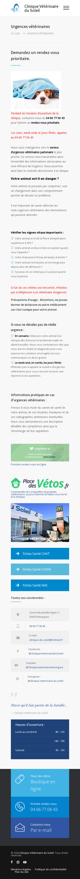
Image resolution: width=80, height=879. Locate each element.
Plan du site (22, 872)
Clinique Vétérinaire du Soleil (37, 853)
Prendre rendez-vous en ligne (28, 464)
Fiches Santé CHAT (36, 554)
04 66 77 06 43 (37, 626)
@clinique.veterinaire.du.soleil (45, 681)
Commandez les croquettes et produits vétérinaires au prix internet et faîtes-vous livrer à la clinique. (39, 494)
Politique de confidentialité (50, 869)
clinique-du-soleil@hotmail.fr (46, 640)
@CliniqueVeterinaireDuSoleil (46, 653)
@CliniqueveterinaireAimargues (44, 667)
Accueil (15, 33)
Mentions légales (21, 869)
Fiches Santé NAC (35, 585)
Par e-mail (41, 830)
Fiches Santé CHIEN (37, 569)
